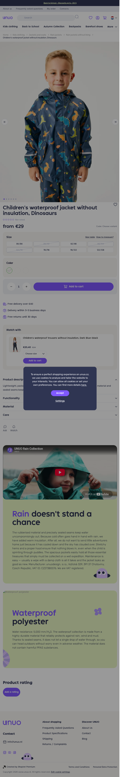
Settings (60, 401)
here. (84, 385)
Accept (60, 393)
